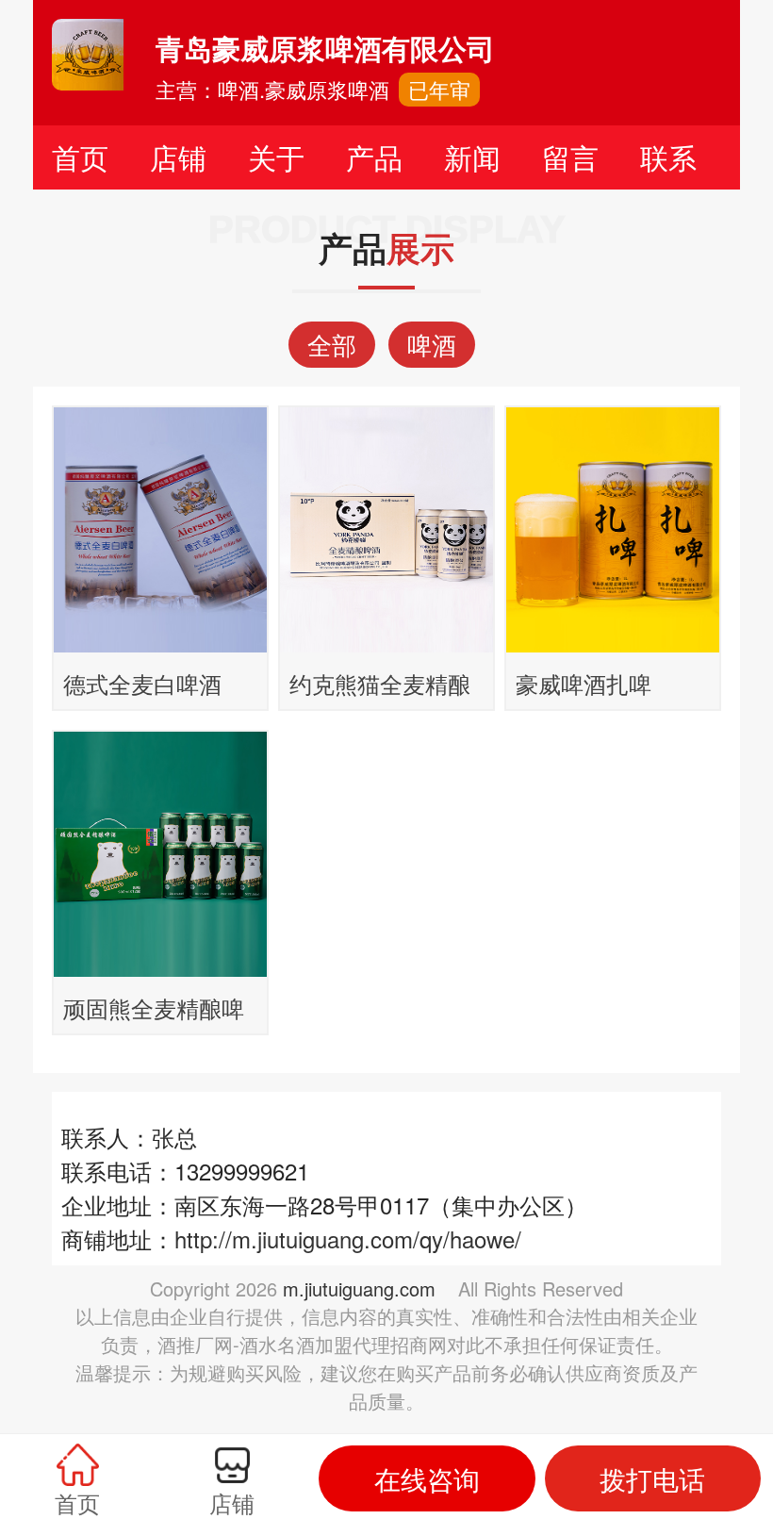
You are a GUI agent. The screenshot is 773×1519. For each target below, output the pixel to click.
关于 (276, 157)
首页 (80, 157)
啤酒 (431, 343)
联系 (668, 157)
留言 (570, 157)
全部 (331, 343)
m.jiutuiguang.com (359, 1288)
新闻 (472, 157)
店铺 (178, 157)
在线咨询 (427, 1478)
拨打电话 (652, 1478)
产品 (374, 157)
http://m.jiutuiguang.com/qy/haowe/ (347, 1238)
